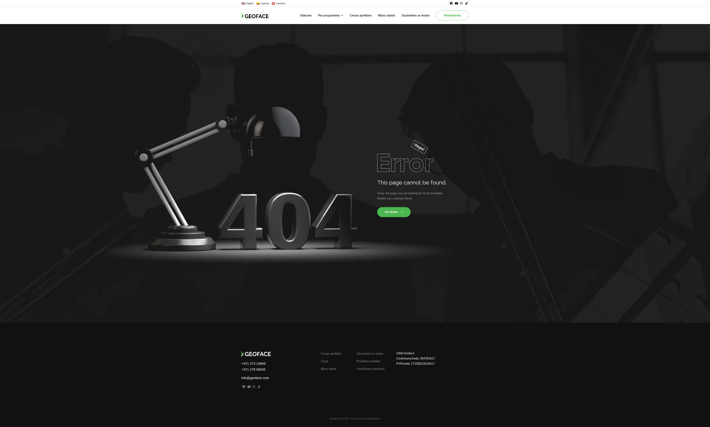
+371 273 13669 (253, 363)
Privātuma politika (368, 361)
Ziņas (324, 361)
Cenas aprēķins (361, 15)
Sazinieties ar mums (416, 15)
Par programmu (329, 15)
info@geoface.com (255, 378)
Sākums (306, 15)
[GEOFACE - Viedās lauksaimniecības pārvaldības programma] (258, 15)
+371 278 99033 (253, 369)
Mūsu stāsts (386, 15)
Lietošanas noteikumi (371, 368)
